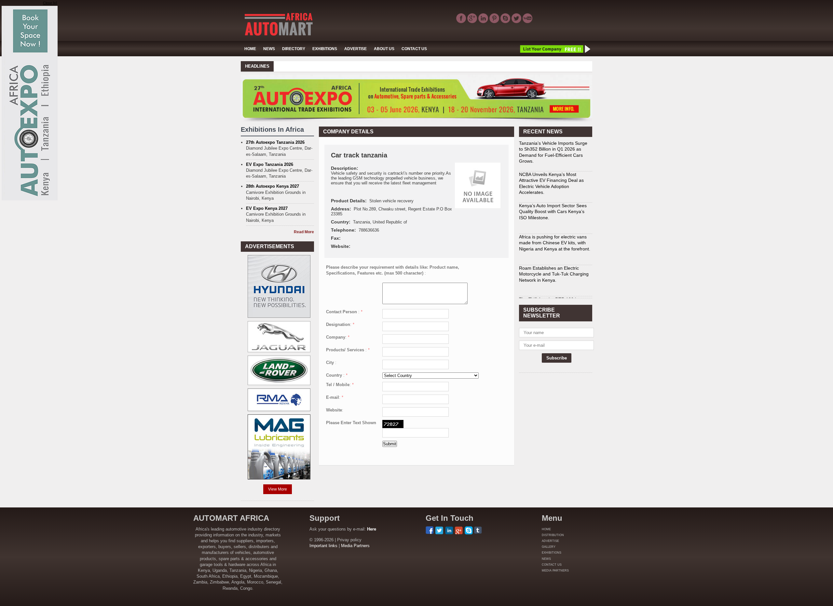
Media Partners (355, 545)
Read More (304, 232)
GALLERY (548, 546)
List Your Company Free (554, 48)
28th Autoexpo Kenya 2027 (272, 186)
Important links (323, 545)
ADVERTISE (355, 49)
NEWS (269, 49)
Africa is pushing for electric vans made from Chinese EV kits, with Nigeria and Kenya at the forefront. (554, 226)
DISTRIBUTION (553, 535)
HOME (250, 49)
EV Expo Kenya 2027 (267, 208)
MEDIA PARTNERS (555, 570)
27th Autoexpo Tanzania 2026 (275, 142)
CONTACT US (414, 49)
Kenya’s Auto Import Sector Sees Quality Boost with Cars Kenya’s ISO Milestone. (553, 195)
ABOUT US (384, 49)
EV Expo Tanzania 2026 (269, 164)
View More (277, 489)
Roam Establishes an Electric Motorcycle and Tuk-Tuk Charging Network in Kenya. (554, 257)
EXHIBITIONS (324, 49)
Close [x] (50, 3)
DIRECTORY (293, 49)
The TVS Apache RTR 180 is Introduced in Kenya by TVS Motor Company (554, 288)
